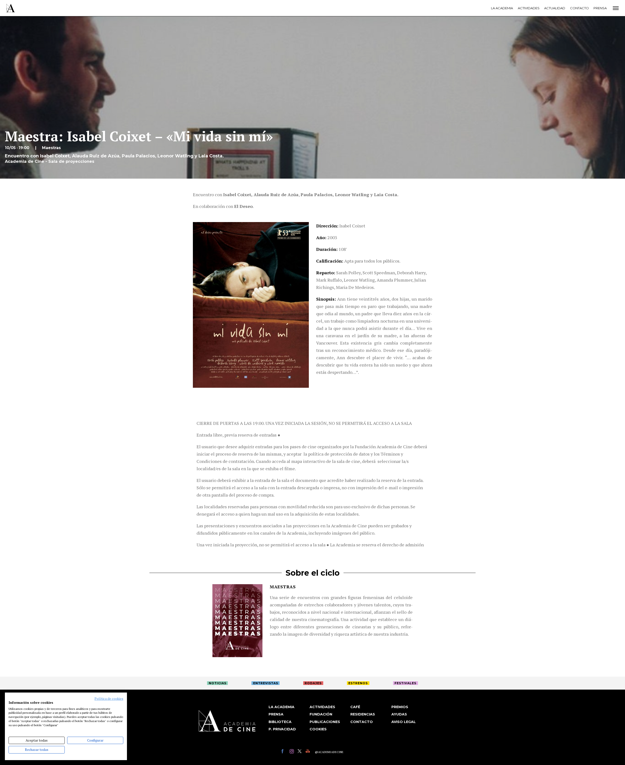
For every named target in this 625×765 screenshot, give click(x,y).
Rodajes (313, 683)
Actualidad (554, 8)
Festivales (405, 683)
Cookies (318, 729)
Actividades (529, 8)
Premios (399, 707)
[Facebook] (284, 752)
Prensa (600, 8)
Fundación (321, 714)
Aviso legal (403, 722)
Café (355, 707)
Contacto (579, 8)
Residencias (362, 714)
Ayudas (399, 714)
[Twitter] (300, 752)
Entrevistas (265, 683)
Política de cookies (108, 698)
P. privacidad (282, 729)
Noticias (217, 683)
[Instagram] (292, 752)
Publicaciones (325, 722)
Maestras (283, 587)
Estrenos (358, 683)
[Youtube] (308, 752)
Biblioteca (280, 722)
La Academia (502, 8)
